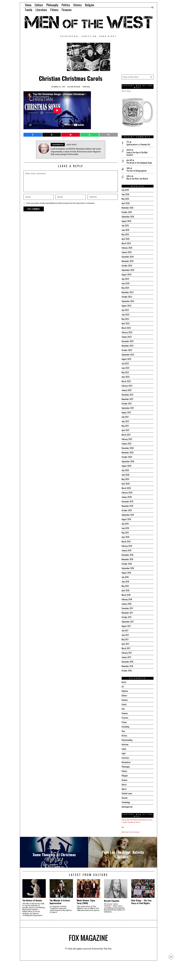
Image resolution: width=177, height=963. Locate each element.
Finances (125, 713)
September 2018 (128, 568)
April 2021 (125, 430)
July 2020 (125, 470)
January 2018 (126, 603)
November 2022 (127, 345)
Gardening (125, 726)
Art (123, 686)
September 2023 (128, 301)
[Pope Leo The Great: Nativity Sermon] (123, 852)
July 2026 (125, 189)
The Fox (107, 948)
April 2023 (126, 323)
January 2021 (126, 443)
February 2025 (127, 247)
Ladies (124, 748)
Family (124, 704)
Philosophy (126, 766)
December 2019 (127, 501)
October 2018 (127, 563)
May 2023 (125, 319)
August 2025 (126, 221)
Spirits (124, 784)
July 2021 (125, 416)
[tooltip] (32, 135)
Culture (70, 87)
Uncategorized (127, 806)
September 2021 (128, 408)
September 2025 (128, 216)
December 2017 (127, 608)
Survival (124, 797)
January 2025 (127, 252)
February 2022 (127, 385)
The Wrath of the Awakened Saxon (139, 163)
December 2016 (127, 661)
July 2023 (125, 310)
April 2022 (126, 376)
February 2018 (127, 599)
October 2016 (127, 670)
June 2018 (125, 581)
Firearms (125, 717)
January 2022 (127, 390)
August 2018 (126, 572)
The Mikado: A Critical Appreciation (60, 902)
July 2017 (125, 630)
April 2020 (126, 483)
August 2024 (126, 274)
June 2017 (125, 635)
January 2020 (127, 497)
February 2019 (127, 546)
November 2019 (127, 505)
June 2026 (125, 194)
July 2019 (125, 523)
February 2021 (127, 439)
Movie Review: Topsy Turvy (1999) (86, 902)
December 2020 (128, 448)
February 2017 (127, 652)
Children (125, 691)
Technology (126, 802)
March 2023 (126, 327)
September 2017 (128, 621)
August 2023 (126, 305)
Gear (123, 731)
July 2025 (125, 225)
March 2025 (126, 243)
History (124, 735)
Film (123, 708)
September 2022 (128, 354)
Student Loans (127, 793)
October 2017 (127, 617)
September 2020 (128, 461)
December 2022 (128, 341)
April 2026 (126, 203)
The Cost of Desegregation (136, 170)
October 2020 (127, 457)
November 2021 (127, 399)
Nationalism (126, 762)
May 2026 (125, 198)
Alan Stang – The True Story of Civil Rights (141, 902)
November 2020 (128, 452)
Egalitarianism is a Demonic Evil (138, 144)
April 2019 (125, 537)
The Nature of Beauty (32, 900)
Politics (124, 771)
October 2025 (127, 212)
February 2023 (127, 332)
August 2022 (126, 359)
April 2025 (126, 238)
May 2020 (125, 479)
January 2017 (126, 657)
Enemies (125, 699)
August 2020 (126, 465)
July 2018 (125, 577)
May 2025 (125, 234)
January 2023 (127, 336)
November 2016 (127, 666)
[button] (151, 77)
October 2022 (127, 350)
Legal (123, 753)
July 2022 (125, 363)
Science (124, 780)
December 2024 (128, 256)
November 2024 (128, 261)
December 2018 (127, 554)
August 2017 (126, 626)
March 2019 (126, 541)
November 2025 (127, 207)
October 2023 (127, 296)
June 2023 (125, 314)
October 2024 (127, 265)
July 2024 (125, 278)
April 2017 (125, 643)
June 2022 (125, 368)
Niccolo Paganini (111, 900)
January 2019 (126, 550)
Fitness (124, 722)
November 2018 (127, 559)
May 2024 (125, 287)
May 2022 (125, 372)
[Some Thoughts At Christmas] (54, 852)
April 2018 (125, 590)
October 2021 (127, 403)
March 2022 (126, 381)
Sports (124, 789)
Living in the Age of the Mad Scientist (136, 153)
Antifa (124, 682)
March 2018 (126, 594)
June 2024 (125, 283)
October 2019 (127, 510)
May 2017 (125, 639)
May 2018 (125, 586)
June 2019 (125, 528)
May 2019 (125, 532)
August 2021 (126, 412)
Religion (77, 87)
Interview (125, 744)
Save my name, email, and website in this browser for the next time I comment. (60, 203)
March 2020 (126, 488)
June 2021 (125, 421)
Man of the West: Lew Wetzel (137, 178)
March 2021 (126, 434)
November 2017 (127, 612)
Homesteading (127, 740)
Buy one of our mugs (130, 832)
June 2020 (125, 474)
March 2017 (126, 648)
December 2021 (127, 394)
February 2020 (127, 492)
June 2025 (125, 230)
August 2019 (126, 519)
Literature (125, 757)
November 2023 (127, 292)
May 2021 (125, 425)
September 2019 (128, 514)
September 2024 (128, 270)
